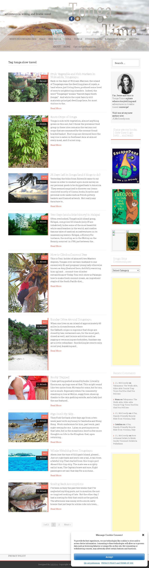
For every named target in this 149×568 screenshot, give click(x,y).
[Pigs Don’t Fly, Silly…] (28, 427)
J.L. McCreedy (42, 81)
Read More (55, 108)
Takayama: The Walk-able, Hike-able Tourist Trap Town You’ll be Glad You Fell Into (125, 389)
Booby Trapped (59, 377)
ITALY (42, 39)
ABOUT (57, 46)
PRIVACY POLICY (17, 556)
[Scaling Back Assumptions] (28, 497)
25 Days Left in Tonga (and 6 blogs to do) (75, 174)
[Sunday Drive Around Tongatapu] (28, 343)
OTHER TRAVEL (93, 39)
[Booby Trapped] (28, 387)
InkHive (54, 564)
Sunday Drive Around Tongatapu (70, 319)
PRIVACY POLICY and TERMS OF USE (117, 563)
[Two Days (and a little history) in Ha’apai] (28, 224)
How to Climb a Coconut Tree (68, 254)
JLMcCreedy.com (121, 118)
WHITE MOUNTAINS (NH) (22, 39)
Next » (67, 524)
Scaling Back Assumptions (67, 484)
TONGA (78, 39)
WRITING (134, 39)
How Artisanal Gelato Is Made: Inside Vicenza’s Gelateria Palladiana (125, 439)
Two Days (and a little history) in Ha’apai (75, 214)
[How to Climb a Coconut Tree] (28, 282)
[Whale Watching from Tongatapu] (28, 459)
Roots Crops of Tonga (63, 117)
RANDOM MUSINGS (115, 39)
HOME (67, 46)
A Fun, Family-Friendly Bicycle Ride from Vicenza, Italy (125, 416)
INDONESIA (54, 39)
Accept (109, 556)
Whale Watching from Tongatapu (71, 450)
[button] (143, 534)
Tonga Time (118, 98)
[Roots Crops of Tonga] (28, 141)
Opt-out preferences (92, 563)
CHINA (67, 39)
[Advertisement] (125, 321)
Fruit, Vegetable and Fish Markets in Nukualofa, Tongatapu (72, 75)
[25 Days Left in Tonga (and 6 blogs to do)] (28, 187)
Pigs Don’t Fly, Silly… (62, 414)
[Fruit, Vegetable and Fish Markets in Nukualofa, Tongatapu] (28, 87)
